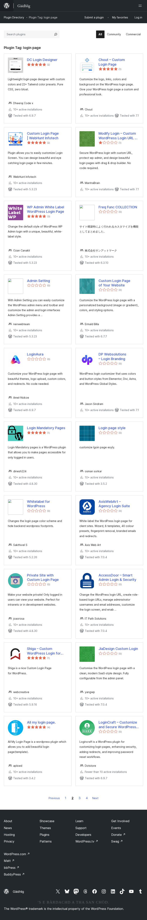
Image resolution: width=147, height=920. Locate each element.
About (8, 821)
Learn (79, 821)
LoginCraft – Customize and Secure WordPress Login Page (118, 724)
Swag (117, 841)
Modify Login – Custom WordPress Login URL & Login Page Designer (118, 135)
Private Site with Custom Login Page (43, 577)
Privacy (9, 841)
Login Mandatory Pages (46, 428)
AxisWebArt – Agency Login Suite (114, 504)
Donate (118, 835)
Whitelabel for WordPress (38, 504)
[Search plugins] (56, 34)
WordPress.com (17, 854)
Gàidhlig (18, 892)
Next (95, 798)
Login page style (112, 428)
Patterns (46, 841)
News (8, 828)
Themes (45, 828)
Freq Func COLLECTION (118, 207)
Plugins (44, 835)
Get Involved (120, 821)
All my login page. (41, 722)
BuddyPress (14, 874)
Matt (9, 861)
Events (116, 828)
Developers (83, 835)
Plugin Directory (14, 17)
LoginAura (35, 354)
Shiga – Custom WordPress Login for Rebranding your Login (45, 651)
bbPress (11, 868)
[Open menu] (141, 6)
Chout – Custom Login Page (112, 62)
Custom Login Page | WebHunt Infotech (43, 135)
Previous (54, 798)
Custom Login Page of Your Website (114, 283)
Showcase (47, 821)
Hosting (9, 835)
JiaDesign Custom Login (118, 649)
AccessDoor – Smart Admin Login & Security (117, 577)
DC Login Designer (42, 60)
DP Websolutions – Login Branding (112, 356)
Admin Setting (38, 281)
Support (81, 828)
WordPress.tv (86, 841)
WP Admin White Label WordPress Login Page (45, 209)
